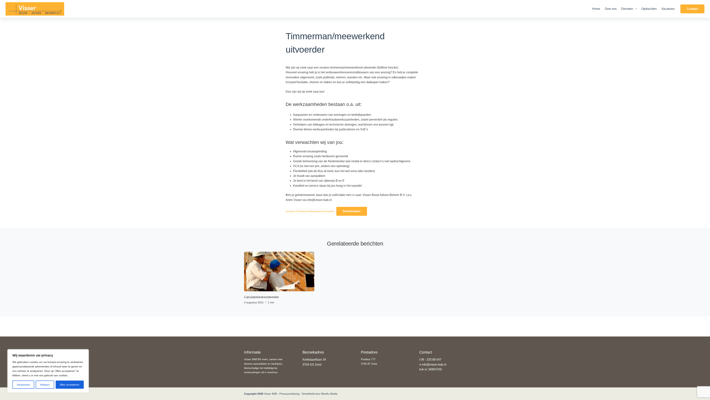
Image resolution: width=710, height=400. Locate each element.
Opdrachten (649, 8)
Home (596, 8)
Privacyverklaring (289, 393)
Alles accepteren (69, 384)
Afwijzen (45, 384)
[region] (48, 371)
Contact (692, 8)
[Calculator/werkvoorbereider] (279, 271)
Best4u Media (329, 393)
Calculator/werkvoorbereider (261, 297)
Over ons (611, 8)
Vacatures (667, 8)
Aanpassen (23, 384)
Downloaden (352, 211)
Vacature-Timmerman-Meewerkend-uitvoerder (310, 211)
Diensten (627, 8)
